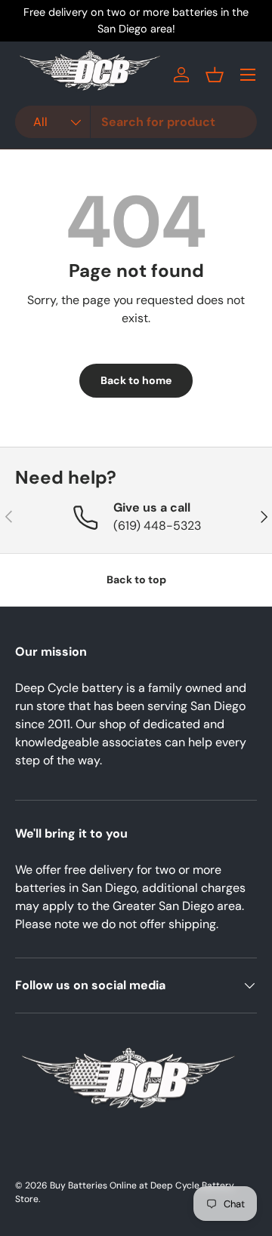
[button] (214, 74)
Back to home (136, 380)
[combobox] (136, 122)
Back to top (136, 579)
